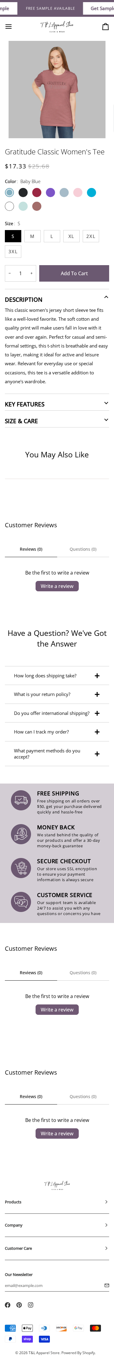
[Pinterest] (19, 1305)
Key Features (24, 404)
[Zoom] (20, 126)
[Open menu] (14, 26)
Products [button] (13, 1202)
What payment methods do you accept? (47, 754)
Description (24, 300)
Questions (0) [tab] (83, 549)
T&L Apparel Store (44, 1352)
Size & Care (21, 421)
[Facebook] (7, 1305)
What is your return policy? (42, 694)
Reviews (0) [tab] (31, 549)
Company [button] (13, 1225)
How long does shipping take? (45, 675)
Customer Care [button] (18, 1248)
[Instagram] (30, 1305)
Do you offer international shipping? (51, 713)
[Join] (105, 1285)
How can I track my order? (41, 732)
